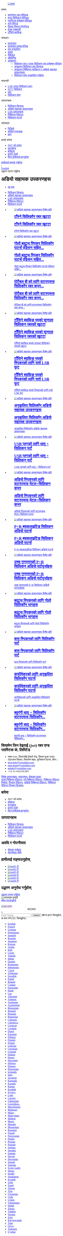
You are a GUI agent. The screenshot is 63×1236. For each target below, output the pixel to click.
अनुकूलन (12, 60)
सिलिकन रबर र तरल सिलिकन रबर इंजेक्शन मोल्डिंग (38, 63)
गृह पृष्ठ (11, 187)
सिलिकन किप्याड (16, 106)
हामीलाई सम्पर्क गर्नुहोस (11, 162)
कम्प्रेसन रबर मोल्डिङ (18, 15)
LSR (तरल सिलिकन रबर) (20, 86)
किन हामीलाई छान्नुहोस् (18, 157)
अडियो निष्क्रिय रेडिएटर (35, 782)
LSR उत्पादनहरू (15, 111)
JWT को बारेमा (15, 145)
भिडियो (11, 128)
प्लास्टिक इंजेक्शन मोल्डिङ (20, 20)
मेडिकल (11, 55)
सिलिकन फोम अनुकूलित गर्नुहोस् (29, 75)
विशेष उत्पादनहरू (9, 776)
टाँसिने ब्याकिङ (14, 32)
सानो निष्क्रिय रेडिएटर (11, 779)
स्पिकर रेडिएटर (16, 782)
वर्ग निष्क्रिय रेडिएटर (32, 779)
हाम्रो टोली (13, 154)
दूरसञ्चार (12, 43)
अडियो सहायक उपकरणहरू (20, 109)
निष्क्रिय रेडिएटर (15, 114)
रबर (9, 92)
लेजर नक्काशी (14, 29)
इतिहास (11, 151)
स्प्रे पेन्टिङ (13, 23)
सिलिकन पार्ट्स (15, 117)
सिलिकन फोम (14, 95)
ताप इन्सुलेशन (14, 49)
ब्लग (9, 134)
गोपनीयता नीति (14, 852)
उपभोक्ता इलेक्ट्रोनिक (18, 46)
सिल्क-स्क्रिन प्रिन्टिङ (18, 26)
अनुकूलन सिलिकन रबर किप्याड (28, 66)
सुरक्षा (10, 52)
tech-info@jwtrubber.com (21, 762)
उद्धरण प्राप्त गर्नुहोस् (10, 894)
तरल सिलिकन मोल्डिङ (18, 17)
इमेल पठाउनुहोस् (8, 900)
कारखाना (12, 148)
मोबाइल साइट (35, 776)
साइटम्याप (22, 776)
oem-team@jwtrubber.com (21, 765)
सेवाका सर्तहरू (14, 849)
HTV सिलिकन (15, 89)
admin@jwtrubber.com (19, 768)
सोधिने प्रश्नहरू (15, 131)
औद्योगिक (12, 58)
